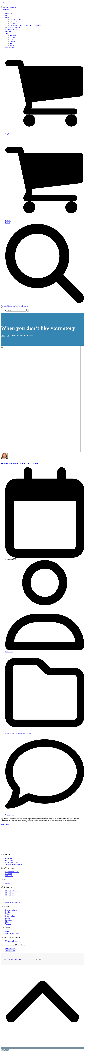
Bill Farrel (8, 874)
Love (12, 733)
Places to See (9, 893)
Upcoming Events (11, 941)
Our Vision (9, 860)
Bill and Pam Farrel (12, 862)
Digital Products (11, 910)
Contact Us (9, 858)
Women (28, 733)
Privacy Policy (10, 949)
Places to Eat (9, 895)
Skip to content (6, 2)
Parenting (8, 920)
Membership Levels (12, 933)
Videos (7, 914)
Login (7, 931)
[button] (14, 306)
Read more (5, 824)
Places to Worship (11, 891)
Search (3, 310)
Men (7, 922)
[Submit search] (28, 310)
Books (7, 912)
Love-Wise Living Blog (13, 902)
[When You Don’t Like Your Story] (41, 452)
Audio (7, 918)
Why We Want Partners (13, 864)
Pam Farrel (9, 652)
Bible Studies (10, 916)
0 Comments (9, 815)
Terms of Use (10, 951)
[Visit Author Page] (4, 459)
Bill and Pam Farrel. (15, 959)
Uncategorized (20, 733)
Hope (7, 733)
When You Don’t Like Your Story (19, 463)
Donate (7, 883)
